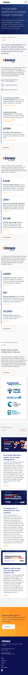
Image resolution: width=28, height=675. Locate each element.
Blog (2, 665)
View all (23, 430)
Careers (3, 662)
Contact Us (3, 660)
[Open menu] (26, 2)
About (2, 658)
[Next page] (16, 602)
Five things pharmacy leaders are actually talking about (12, 457)
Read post (6, 485)
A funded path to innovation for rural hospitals (11, 510)
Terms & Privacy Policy (5, 652)
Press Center (4, 667)
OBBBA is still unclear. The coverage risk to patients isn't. (12, 570)
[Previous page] (12, 602)
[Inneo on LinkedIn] (2, 670)
